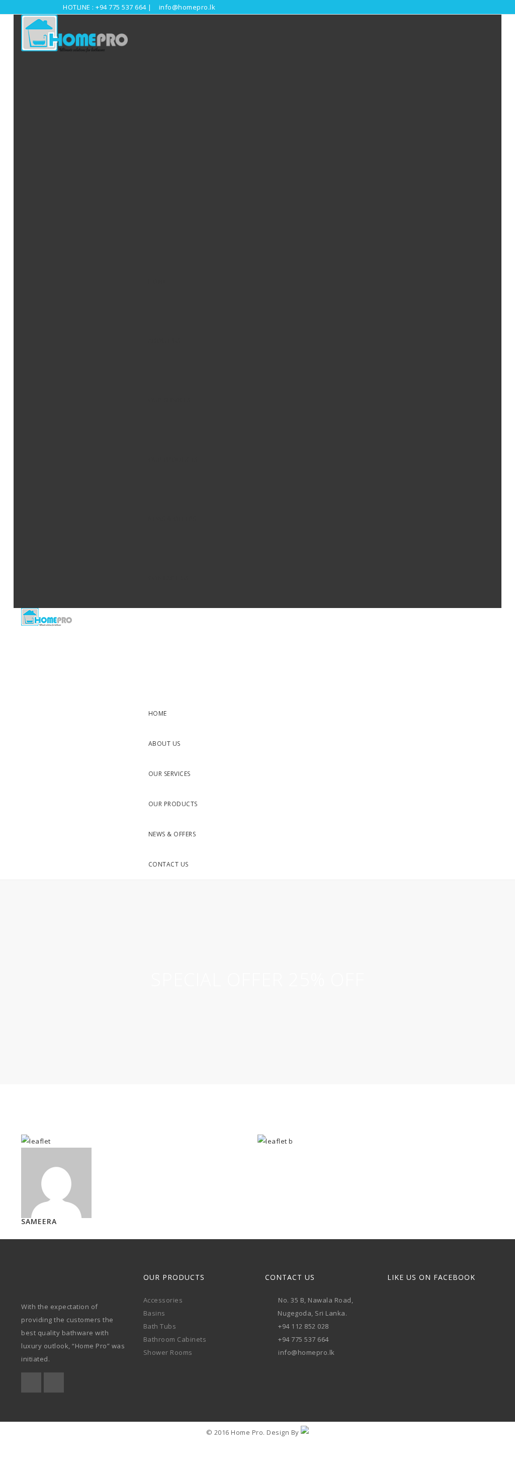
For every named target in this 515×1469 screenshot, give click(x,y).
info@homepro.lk (187, 7)
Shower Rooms (168, 1352)
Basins (154, 1313)
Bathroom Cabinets (175, 1339)
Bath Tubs (160, 1326)
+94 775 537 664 (121, 7)
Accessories (163, 1300)
